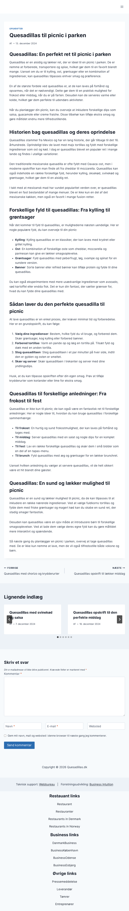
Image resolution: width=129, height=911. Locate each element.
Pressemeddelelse (64, 881)
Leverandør (64, 889)
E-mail (52, 726)
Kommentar (13, 673)
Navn (10, 726)
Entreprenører (64, 904)
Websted (95, 726)
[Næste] (119, 619)
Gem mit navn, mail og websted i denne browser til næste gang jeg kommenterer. (57, 735)
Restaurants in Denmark (64, 819)
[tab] (58, 637)
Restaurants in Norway (64, 826)
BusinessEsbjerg (64, 865)
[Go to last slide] (9, 619)
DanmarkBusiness (64, 843)
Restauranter (64, 811)
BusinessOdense (64, 857)
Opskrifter (16, 28)
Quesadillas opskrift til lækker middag (99, 571)
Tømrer (64, 896)
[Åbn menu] (122, 6)
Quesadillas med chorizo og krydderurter (31, 571)
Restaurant (64, 804)
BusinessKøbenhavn (64, 850)
